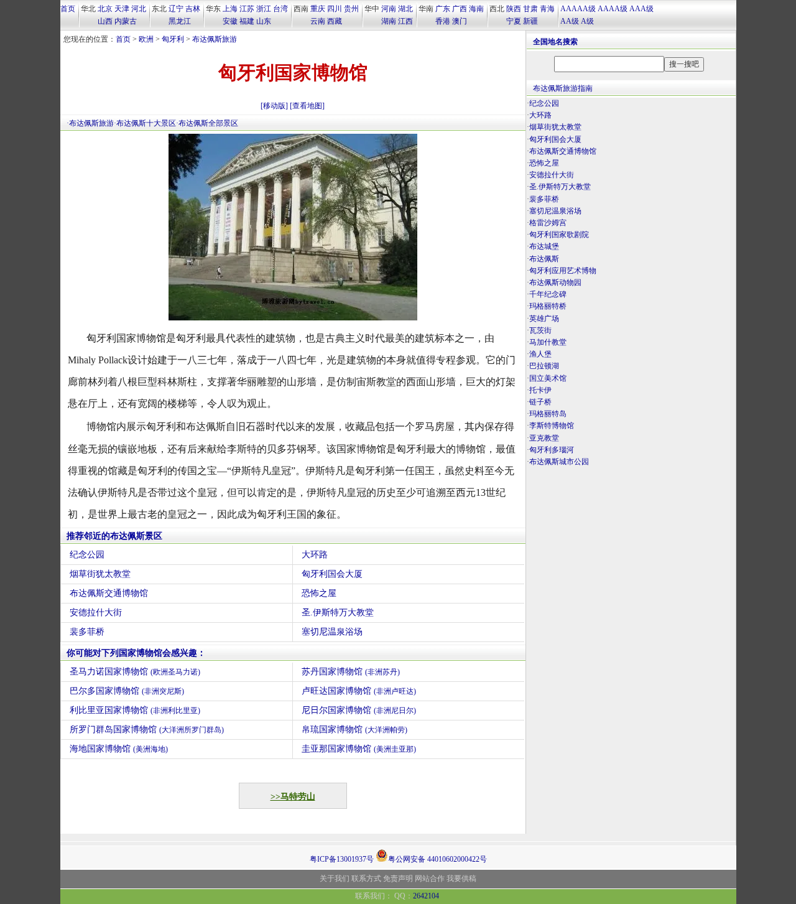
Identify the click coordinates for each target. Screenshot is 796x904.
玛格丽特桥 (548, 306)
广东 (442, 8)
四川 (334, 8)
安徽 (230, 21)
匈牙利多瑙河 (551, 449)
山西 (105, 21)
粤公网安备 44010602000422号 (437, 858)
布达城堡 (544, 246)
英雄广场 (544, 318)
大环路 (315, 554)
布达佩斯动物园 (555, 282)
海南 (476, 8)
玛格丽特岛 (548, 413)
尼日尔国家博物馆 (359, 710)
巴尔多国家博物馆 (127, 691)
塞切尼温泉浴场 (332, 631)
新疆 (530, 21)
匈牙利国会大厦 (332, 574)
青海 (547, 8)
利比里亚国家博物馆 (135, 710)
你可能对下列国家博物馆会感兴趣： (136, 653)
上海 (230, 8)
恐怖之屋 (319, 593)
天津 (121, 8)
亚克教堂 (544, 438)
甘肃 (530, 8)
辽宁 (176, 8)
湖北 (405, 8)
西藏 (334, 21)
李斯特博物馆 (551, 425)
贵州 (351, 8)
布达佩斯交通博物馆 (109, 593)
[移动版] (274, 105)
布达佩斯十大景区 (146, 123)
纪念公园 (87, 554)
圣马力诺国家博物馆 (135, 671)
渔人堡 (540, 354)
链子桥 (540, 402)
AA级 (569, 21)
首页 (67, 8)
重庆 (317, 8)
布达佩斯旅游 (214, 39)
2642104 (426, 896)
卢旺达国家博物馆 (359, 691)
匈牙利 (173, 39)
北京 (105, 8)
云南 (317, 21)
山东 (263, 21)
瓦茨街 (540, 330)
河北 (138, 8)
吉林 (192, 8)
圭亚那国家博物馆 (359, 748)
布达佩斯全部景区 (208, 123)
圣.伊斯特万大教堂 (338, 612)
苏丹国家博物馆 (351, 671)
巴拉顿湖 (544, 365)
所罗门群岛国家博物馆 (147, 729)
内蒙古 (125, 21)
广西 (459, 8)
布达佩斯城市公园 (559, 461)
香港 (442, 21)
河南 (388, 8)
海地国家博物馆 (119, 748)
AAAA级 (612, 8)
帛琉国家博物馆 (354, 729)
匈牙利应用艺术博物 (562, 270)
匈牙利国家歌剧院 (559, 234)
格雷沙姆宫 (548, 222)
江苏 (246, 8)
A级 (587, 21)
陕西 (513, 8)
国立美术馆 (548, 378)
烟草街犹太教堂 (100, 574)
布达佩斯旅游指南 (563, 88)
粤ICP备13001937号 (342, 859)
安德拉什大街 (96, 612)
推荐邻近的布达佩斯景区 (114, 536)
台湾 (280, 8)
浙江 (263, 8)
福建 (246, 21)
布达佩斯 (544, 258)
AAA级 (641, 8)
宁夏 (513, 21)
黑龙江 (180, 21)
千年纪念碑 (548, 294)
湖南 (388, 21)
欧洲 (146, 39)
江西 (405, 21)
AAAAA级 (578, 8)
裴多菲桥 (87, 631)
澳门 (459, 21)
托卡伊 (540, 390)
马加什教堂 (548, 342)
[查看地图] (307, 105)
